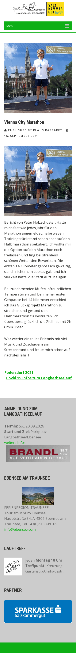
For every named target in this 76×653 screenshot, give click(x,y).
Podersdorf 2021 (19, 372)
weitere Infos (15, 442)
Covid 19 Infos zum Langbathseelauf (39, 378)
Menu (10, 26)
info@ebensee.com (20, 529)
